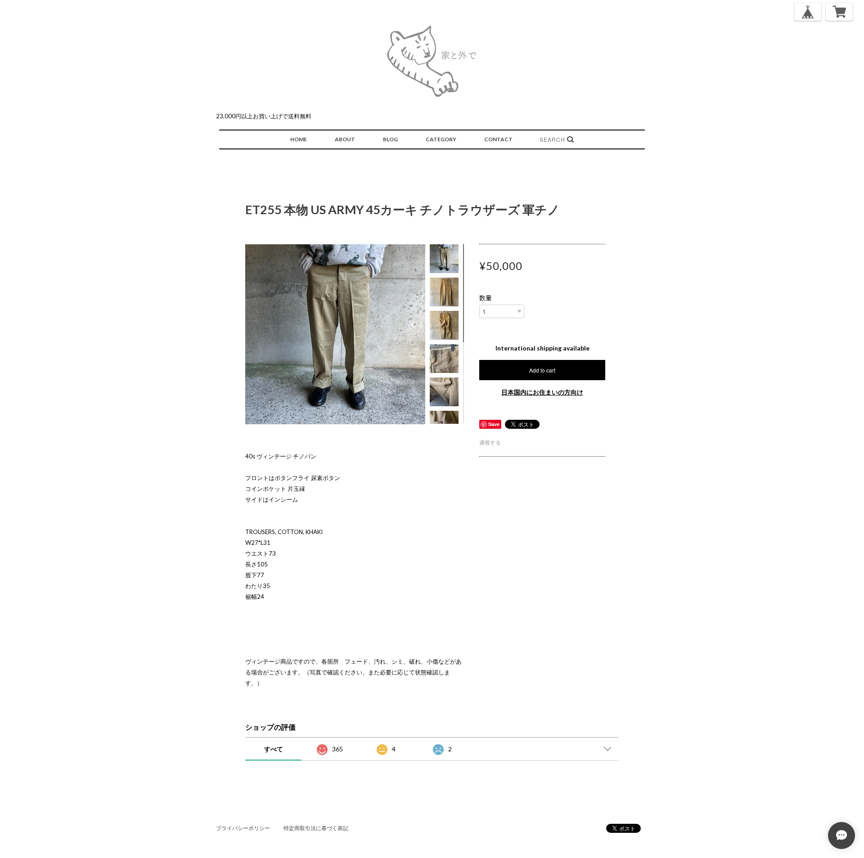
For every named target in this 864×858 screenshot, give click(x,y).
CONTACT (498, 139)
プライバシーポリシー (243, 828)
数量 (485, 298)
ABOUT (345, 139)
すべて (273, 749)
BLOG (390, 139)
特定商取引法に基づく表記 (316, 828)
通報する (490, 442)
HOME (298, 139)
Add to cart (542, 370)
